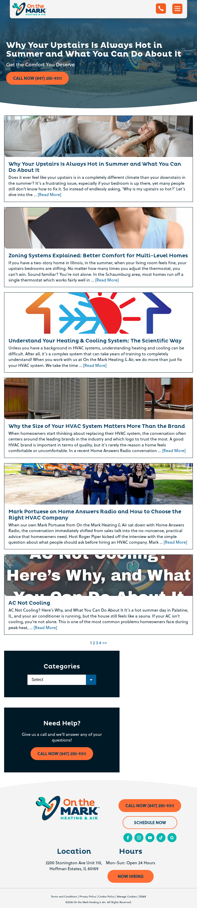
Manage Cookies (127, 896)
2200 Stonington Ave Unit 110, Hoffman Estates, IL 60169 (74, 865)
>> (104, 643)
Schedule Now (150, 822)
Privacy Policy (88, 896)
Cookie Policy (106, 896)
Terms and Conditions (64, 896)
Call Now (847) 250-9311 (37, 78)
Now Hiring (131, 876)
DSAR (142, 896)
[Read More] (49, 194)
